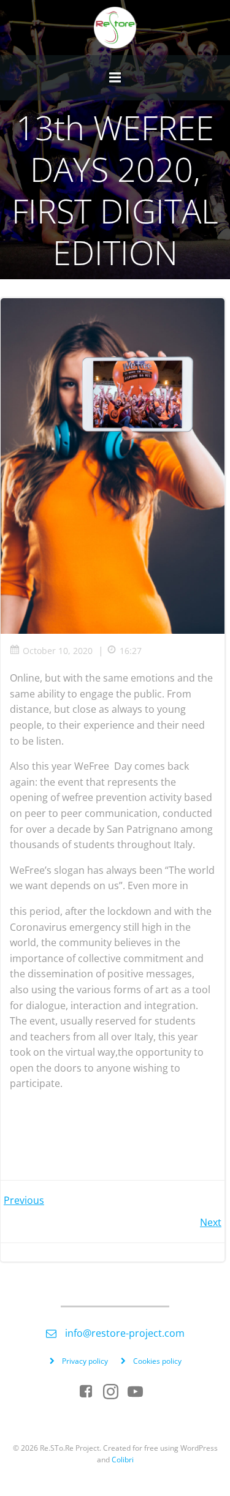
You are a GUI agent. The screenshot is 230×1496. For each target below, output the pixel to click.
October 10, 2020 (58, 650)
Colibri (123, 1459)
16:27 (131, 650)
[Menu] (115, 77)
